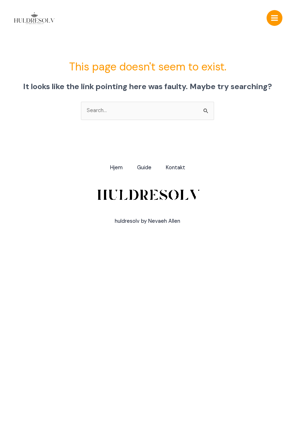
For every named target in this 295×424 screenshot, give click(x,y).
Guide (144, 167)
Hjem (116, 167)
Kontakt (175, 167)
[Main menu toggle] (274, 18)
